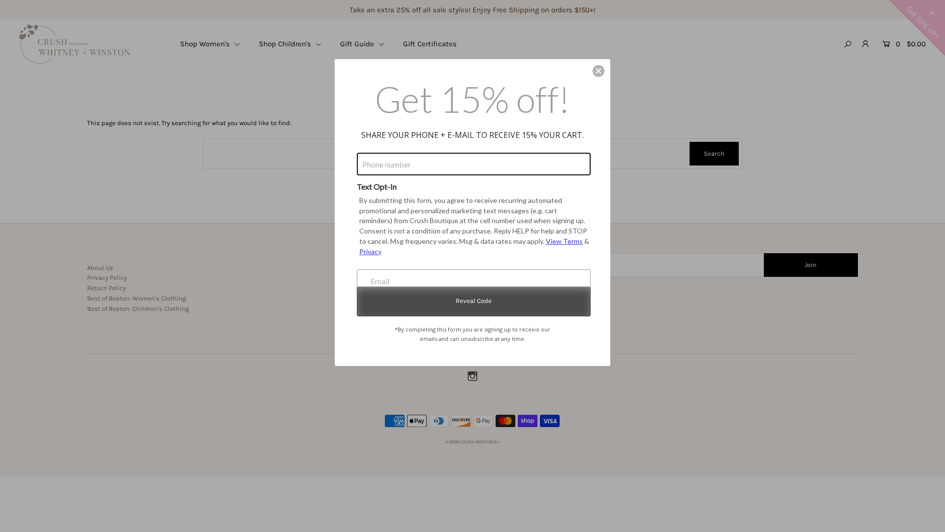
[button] (598, 71)
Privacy (370, 251)
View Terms (564, 241)
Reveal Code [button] (474, 300)
